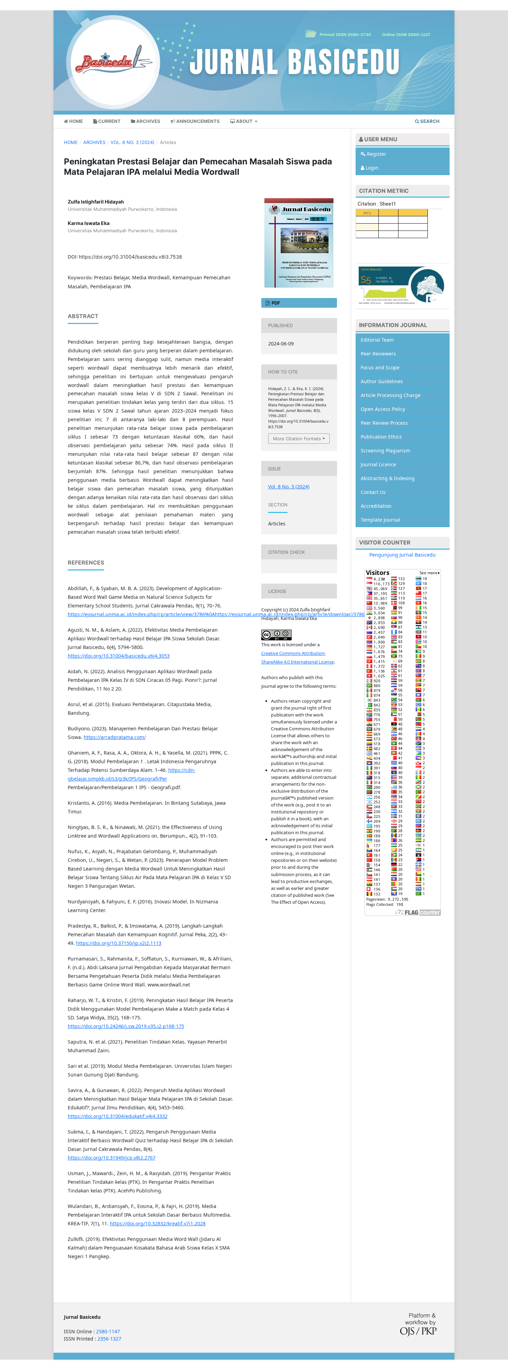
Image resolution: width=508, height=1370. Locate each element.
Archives (147, 121)
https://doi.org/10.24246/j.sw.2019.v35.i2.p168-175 (126, 1026)
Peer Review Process (384, 423)
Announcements (197, 121)
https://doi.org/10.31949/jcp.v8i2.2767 (112, 1157)
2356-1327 (109, 1338)
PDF (275, 303)
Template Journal (380, 519)
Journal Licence (378, 464)
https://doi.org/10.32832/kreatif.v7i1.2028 (158, 1223)
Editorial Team (377, 339)
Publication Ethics (381, 436)
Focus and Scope (380, 367)
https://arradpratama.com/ (115, 737)
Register (376, 154)
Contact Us (373, 492)
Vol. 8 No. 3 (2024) (132, 142)
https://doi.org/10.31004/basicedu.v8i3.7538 (130, 257)
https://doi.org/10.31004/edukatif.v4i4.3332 (118, 1116)
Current (109, 121)
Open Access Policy (383, 409)
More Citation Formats (297, 438)
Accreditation (376, 506)
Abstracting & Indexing (388, 478)
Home (75, 121)
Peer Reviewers (378, 353)
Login (371, 167)
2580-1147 (108, 1331)
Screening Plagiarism (385, 450)
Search (429, 121)
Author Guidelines (382, 381)
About (244, 121)
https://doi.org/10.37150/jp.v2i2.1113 (118, 943)
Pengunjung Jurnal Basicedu (402, 554)
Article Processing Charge (391, 395)
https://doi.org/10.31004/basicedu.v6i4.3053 (119, 655)
